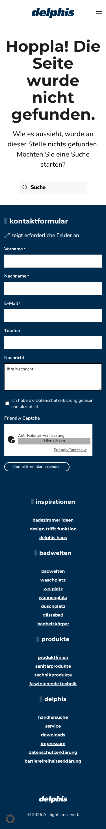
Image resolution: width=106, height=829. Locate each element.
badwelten (53, 571)
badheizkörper (53, 623)
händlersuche (53, 717)
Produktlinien (53, 657)
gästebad (53, 615)
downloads (53, 734)
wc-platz (53, 588)
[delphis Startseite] (53, 799)
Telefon (12, 330)
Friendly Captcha (22, 418)
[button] (99, 13)
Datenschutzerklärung (56, 400)
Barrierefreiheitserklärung (53, 761)
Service (53, 726)
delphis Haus (53, 537)
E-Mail (12, 303)
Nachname (16, 276)
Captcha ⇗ (70, 450)
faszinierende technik (53, 683)
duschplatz (53, 606)
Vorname (14, 249)
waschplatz (53, 580)
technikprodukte (53, 675)
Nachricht (14, 358)
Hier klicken (54, 441)
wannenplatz (53, 597)
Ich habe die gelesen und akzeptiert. (52, 403)
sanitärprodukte (53, 666)
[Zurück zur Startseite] (53, 13)
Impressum (53, 743)
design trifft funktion (53, 528)
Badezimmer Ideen (53, 520)
